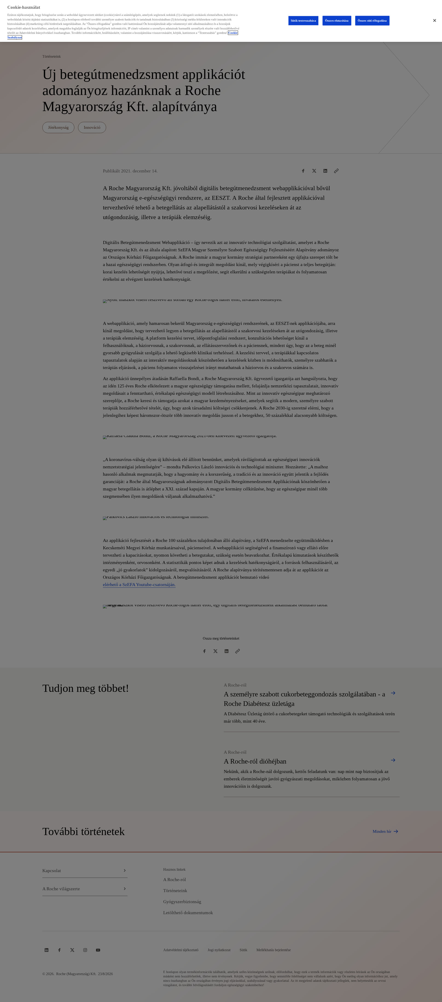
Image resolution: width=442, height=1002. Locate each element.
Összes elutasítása (337, 20)
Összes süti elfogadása (372, 20)
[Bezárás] (435, 20)
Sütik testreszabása (303, 20)
